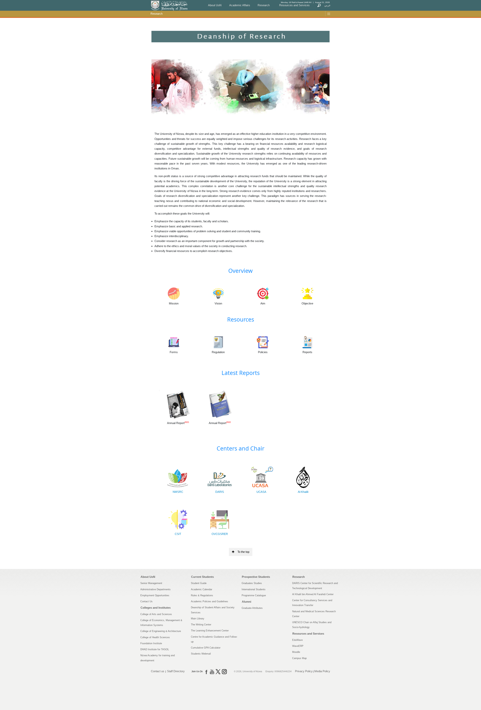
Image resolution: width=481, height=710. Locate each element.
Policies (263, 352)
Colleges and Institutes (156, 607)
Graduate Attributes (252, 608)
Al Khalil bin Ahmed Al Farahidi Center (313, 594)
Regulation (218, 352)
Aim (262, 303)
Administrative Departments (155, 589)
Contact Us (146, 601)
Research (264, 5)
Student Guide (198, 583)
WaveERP (297, 646)
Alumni (246, 601)
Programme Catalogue (254, 595)
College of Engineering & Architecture (160, 631)
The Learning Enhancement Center (210, 630)
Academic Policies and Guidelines (209, 601)
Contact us (157, 671)
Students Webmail (201, 653)
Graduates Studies (252, 583)
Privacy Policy (304, 671)
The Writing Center (201, 624)
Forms (174, 352)
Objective (307, 303)
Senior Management (151, 583)
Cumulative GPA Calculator (205, 647)
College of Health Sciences (155, 637)
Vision (218, 303)
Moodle (296, 652)
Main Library (197, 618)
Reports (307, 352)
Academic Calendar (201, 589)
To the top (243, 551)
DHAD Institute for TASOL (154, 649)
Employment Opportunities (154, 595)
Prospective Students (256, 576)
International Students (253, 589)
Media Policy (322, 671)
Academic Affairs (239, 5)
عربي (327, 5)
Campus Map (299, 658)
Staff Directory (176, 671)
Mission (173, 303)
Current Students (202, 576)
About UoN (215, 5)
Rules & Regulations (202, 595)
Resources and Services (294, 5)
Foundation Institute (151, 643)
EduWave (297, 640)
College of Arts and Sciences (156, 614)
